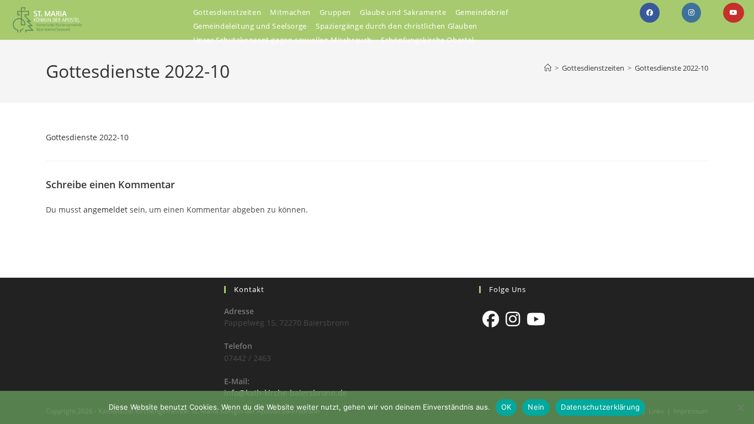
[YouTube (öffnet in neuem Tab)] (733, 13)
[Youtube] (536, 319)
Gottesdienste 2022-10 (671, 68)
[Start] (547, 68)
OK (506, 406)
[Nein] (740, 407)
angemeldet (105, 209)
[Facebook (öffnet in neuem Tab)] (650, 13)
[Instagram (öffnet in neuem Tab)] (691, 13)
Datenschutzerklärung (600, 406)
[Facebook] (490, 319)
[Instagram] (513, 319)
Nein (536, 406)
